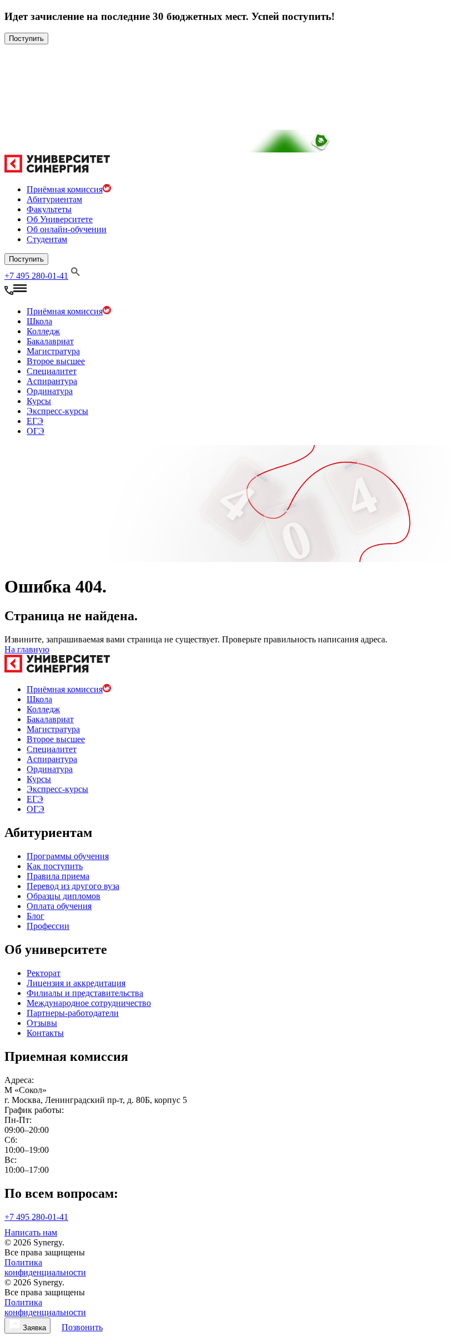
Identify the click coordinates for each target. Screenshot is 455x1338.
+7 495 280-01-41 (36, 275)
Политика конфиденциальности (45, 1267)
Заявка (33, 1328)
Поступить (26, 38)
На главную (26, 649)
